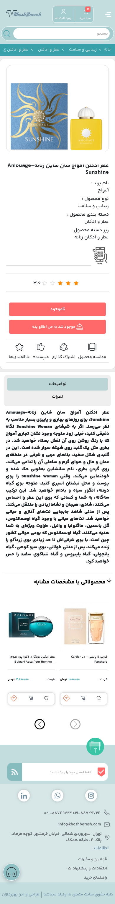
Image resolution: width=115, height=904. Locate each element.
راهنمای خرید (95, 878)
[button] (39, 724)
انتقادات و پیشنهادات (87, 869)
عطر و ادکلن (49, 50)
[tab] (57, 384)
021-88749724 (87, 813)
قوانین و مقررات (92, 859)
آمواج (103, 190)
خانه (107, 50)
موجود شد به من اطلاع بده (54, 327)
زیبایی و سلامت (83, 50)
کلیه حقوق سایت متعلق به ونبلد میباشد (79, 895)
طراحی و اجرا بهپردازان (20, 895)
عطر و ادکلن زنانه (91, 237)
